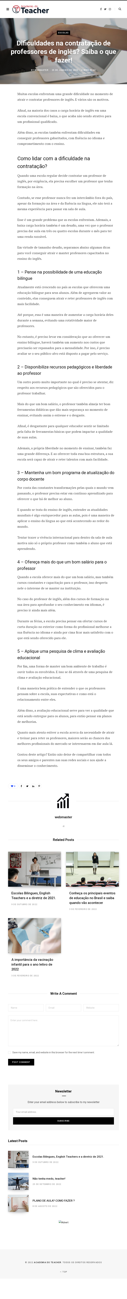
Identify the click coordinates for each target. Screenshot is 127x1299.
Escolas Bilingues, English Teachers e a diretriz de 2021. (68, 1156)
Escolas (63, 33)
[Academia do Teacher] (30, 9)
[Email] (5, 129)
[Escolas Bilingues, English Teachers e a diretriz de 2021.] (34, 869)
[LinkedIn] (33, 786)
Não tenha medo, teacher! (49, 1178)
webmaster (41, 70)
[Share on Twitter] (5, 112)
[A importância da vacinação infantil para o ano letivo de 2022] (34, 935)
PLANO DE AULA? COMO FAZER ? (54, 1200)
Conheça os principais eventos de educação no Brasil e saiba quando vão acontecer (92, 898)
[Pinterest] (5, 121)
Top (64, 1272)
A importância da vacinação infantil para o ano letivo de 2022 (32, 964)
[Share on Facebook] (5, 103)
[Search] (118, 9)
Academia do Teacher (47, 1262)
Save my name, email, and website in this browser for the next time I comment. (53, 1052)
